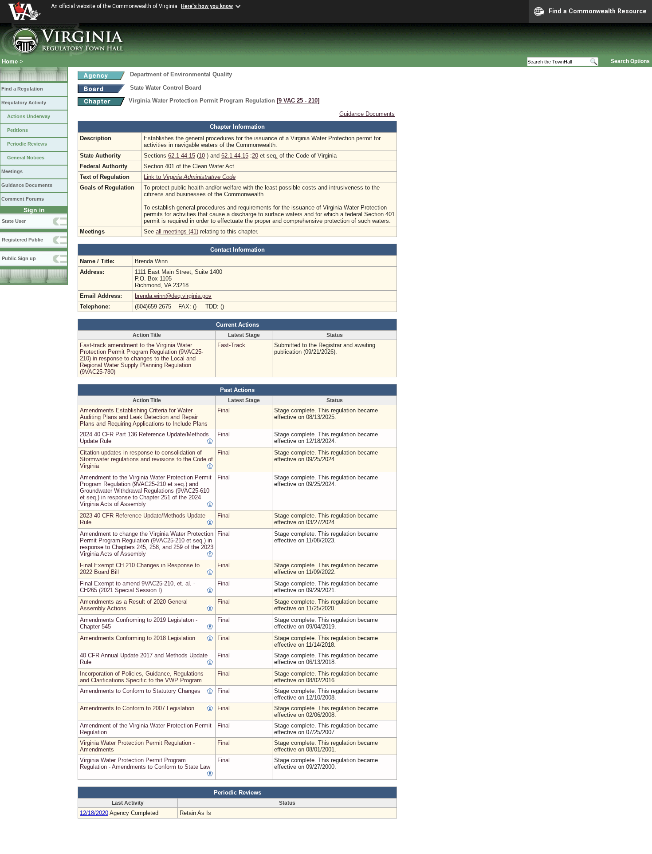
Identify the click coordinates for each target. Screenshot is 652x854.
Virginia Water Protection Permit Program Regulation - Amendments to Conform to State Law (145, 763)
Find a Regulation (22, 88)
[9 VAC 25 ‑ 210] (298, 100)
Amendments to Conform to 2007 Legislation (137, 708)
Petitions (17, 130)
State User (14, 221)
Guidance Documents (26, 185)
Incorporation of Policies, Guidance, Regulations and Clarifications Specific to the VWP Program (142, 677)
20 (255, 155)
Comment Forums (22, 199)
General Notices (25, 157)
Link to (190, 177)
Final (223, 410)
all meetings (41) (177, 231)
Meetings (12, 171)
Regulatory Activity (23, 102)
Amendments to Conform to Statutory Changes (140, 691)
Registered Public (22, 239)
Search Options (630, 61)
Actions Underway (28, 116)
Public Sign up (19, 258)
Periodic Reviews (27, 143)
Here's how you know (207, 6)
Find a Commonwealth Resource (598, 11)
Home (10, 61)
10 (202, 155)
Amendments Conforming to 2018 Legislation (137, 638)
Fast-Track (231, 345)
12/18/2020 (94, 813)
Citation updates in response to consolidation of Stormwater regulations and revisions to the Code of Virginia (146, 459)
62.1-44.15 (181, 155)
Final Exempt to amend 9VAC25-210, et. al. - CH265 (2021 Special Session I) (137, 586)
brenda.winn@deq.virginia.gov (173, 296)
